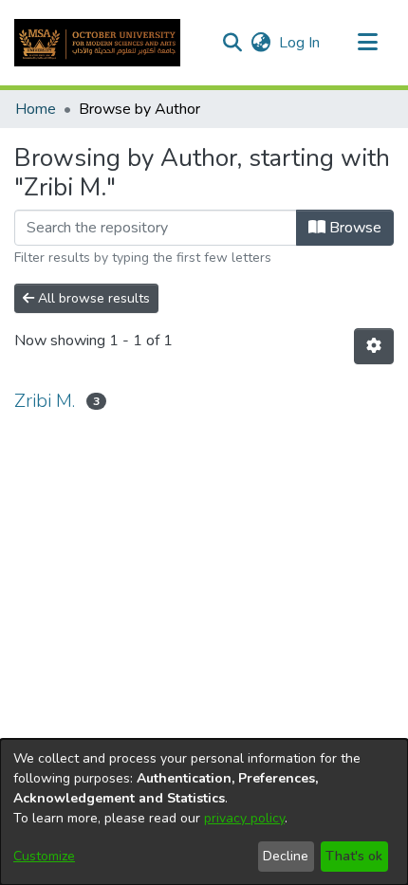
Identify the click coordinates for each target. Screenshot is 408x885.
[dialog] (204, 812)
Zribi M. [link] (44, 401)
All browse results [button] (92, 298)
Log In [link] (300, 42)
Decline (285, 856)
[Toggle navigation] (367, 43)
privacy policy (244, 818)
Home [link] (35, 109)
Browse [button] (353, 227)
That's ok (353, 856)
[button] (97, 42)
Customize (44, 856)
